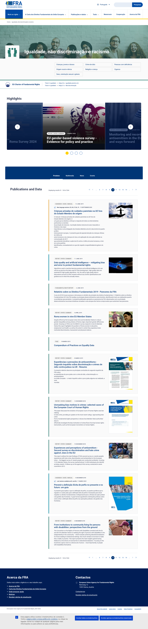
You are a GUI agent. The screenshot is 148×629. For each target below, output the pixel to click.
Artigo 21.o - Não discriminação (67, 85)
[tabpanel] (74, 126)
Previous (17, 126)
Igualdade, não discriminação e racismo (23, 22)
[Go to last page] (136, 189)
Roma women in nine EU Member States (73, 316)
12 (119, 190)
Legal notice (112, 609)
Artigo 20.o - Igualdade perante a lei (69, 83)
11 (116, 190)
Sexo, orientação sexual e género (68, 74)
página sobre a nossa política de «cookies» (42, 619)
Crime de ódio (90, 64)
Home (8, 22)
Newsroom (108, 14)
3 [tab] (76, 153)
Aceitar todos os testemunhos (86, 618)
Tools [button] (95, 14)
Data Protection (128, 609)
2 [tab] (71, 153)
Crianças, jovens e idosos (65, 64)
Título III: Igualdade (50, 83)
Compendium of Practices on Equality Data (74, 345)
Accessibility (138, 609)
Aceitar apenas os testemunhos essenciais (116, 618)
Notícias (12, 594)
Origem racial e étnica (64, 69)
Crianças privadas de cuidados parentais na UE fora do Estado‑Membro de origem (78, 212)
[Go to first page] (89, 189)
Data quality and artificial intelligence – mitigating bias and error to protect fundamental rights (79, 263)
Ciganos (117, 69)
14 (126, 190)
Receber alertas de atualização (20, 597)
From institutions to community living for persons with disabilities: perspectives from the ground (77, 526)
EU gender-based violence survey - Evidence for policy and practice (72, 140)
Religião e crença (91, 69)
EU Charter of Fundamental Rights (26, 84)
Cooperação (120, 14)
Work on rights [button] (13, 14)
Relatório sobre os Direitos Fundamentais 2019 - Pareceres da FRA (85, 292)
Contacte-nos (80, 592)
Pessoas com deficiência (123, 64)
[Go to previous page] (93, 189)
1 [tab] (67, 153)
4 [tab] (80, 153)
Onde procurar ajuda (16, 592)
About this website (102, 609)
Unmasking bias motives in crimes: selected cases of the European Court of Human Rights (79, 406)
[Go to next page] (132, 189)
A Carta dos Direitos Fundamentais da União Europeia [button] (44, 14)
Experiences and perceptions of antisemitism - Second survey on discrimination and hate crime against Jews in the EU (76, 450)
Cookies (120, 609)
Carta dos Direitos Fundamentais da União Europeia (27, 589)
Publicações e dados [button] (78, 14)
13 (123, 190)
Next (130, 126)
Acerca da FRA (135, 14)
